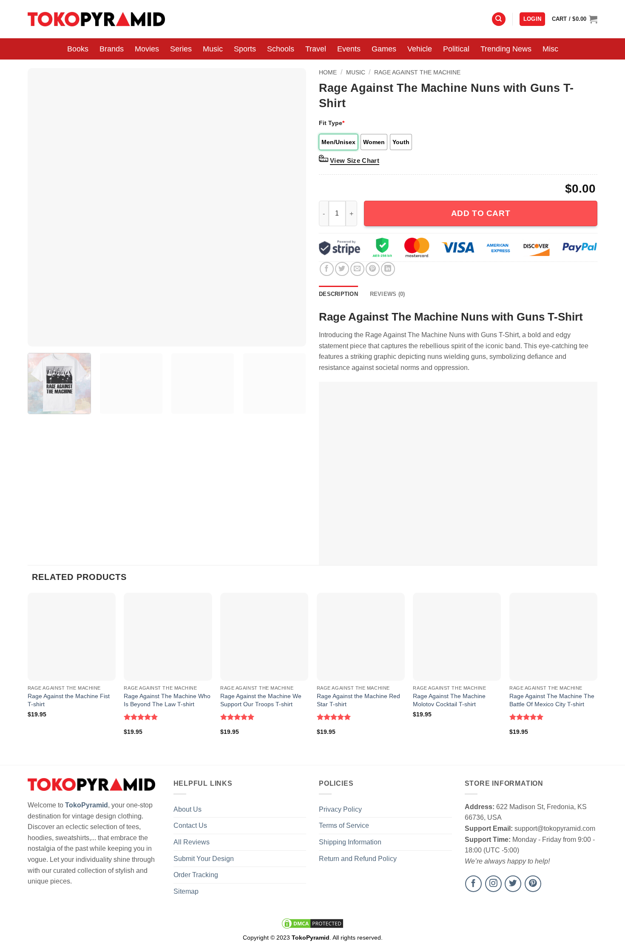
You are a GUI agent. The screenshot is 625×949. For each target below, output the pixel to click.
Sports (245, 49)
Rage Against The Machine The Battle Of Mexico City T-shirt (551, 700)
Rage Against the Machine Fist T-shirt (69, 700)
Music (213, 49)
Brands (111, 49)
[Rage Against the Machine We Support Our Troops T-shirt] (264, 637)
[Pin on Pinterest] (373, 269)
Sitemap (186, 891)
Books (77, 49)
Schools (280, 49)
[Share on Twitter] (342, 269)
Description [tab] (338, 294)
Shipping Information (350, 842)
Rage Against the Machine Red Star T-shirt (358, 700)
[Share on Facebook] (327, 269)
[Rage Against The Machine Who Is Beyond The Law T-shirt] (168, 637)
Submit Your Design (203, 858)
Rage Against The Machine (417, 72)
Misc (550, 49)
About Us (187, 809)
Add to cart (480, 213)
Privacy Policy (340, 809)
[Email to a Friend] (357, 269)
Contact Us (190, 825)
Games (384, 49)
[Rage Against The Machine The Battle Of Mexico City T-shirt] (553, 637)
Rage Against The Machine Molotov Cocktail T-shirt (449, 700)
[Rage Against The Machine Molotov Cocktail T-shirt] (457, 637)
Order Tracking (195, 874)
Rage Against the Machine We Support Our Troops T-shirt (260, 700)
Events (349, 49)
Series (181, 49)
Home (328, 72)
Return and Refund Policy (358, 858)
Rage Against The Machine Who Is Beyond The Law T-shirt (167, 700)
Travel (315, 49)
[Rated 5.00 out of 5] (141, 717)
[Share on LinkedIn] (388, 269)
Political (456, 49)
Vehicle (419, 49)
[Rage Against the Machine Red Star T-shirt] (361, 637)
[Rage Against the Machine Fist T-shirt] (72, 637)
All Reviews (191, 842)
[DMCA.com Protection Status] (312, 923)
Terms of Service (344, 825)
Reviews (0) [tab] (387, 294)
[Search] (499, 19)
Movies (147, 49)
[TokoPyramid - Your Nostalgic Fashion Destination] (96, 19)
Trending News (505, 49)
